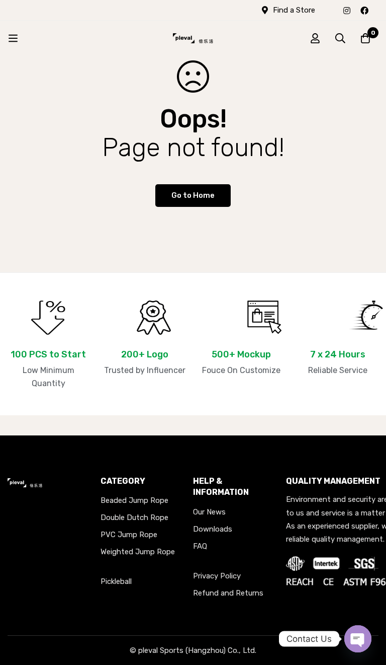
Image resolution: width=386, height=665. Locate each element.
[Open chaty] (357, 638)
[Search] (340, 38)
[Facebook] (364, 10)
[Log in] (315, 38)
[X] (378, 10)
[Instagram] (346, 10)
